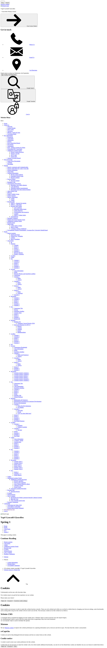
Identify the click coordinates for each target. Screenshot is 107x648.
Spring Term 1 (18, 464)
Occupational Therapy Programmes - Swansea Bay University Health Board (27, 230)
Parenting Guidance (12, 218)
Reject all (3, 601)
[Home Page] (5, 6)
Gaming (16, 213)
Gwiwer (13, 269)
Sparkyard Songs (15, 234)
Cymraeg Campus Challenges (18, 228)
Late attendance (15, 186)
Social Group (17, 487)
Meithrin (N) (17, 322)
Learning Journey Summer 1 (21, 379)
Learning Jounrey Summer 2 (21, 380)
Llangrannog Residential (20, 347)
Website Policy (11, 564)
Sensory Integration (12, 197)
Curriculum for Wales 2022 (14, 505)
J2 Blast (13, 237)
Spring (19, 331)
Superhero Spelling (19, 311)
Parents (6, 165)
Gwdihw (13, 255)
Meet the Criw (14, 499)
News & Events (8, 159)
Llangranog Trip (18, 308)
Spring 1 (16, 246)
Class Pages (10, 240)
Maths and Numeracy (23, 355)
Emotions (19, 425)
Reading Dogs (11, 222)
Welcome (9, 126)
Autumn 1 (16, 260)
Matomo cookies (9, 627)
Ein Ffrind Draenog (19, 421)
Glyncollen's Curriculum (13, 506)
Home (5, 123)
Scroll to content (5, 4)
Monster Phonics (18, 252)
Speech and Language (20, 482)
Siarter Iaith (10, 224)
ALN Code (14, 155)
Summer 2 (16, 251)
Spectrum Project (15, 491)
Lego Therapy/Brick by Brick (22, 484)
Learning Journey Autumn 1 (21, 373)
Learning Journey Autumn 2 (21, 374)
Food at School (11, 179)
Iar (11, 242)
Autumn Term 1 (18, 461)
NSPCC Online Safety (20, 215)
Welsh (15, 272)
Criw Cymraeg (11, 496)
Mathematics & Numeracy (21, 400)
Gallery (9, 476)
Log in (6, 511)
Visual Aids (14, 156)
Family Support (11, 195)
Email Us (31, 57)
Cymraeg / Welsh (18, 440)
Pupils (5, 231)
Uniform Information (12, 173)
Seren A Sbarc (14, 227)
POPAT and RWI (18, 481)
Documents (10, 144)
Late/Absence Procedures (14, 183)
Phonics (19, 326)
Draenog (13, 243)
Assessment (10, 146)
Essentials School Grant (17, 176)
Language (20, 293)
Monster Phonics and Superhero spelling (24, 273)
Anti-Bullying (14, 216)
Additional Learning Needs (14, 150)
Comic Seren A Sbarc (16, 225)
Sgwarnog (13, 296)
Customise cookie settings (20, 601)
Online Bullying (18, 210)
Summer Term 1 (18, 467)
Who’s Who (10, 129)
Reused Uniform (15, 177)
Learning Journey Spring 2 (21, 377)
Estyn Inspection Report (13, 143)
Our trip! (19, 430)
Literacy (19, 279)
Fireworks (20, 410)
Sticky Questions (15, 239)
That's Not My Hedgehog (24, 406)
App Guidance (18, 207)
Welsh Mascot (17, 475)
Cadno (12, 257)
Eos (12, 258)
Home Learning (11, 233)
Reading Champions (12, 502)
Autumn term (17, 442)
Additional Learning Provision (19, 479)
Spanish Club (17, 395)
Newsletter (10, 164)
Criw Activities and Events (18, 500)
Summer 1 (16, 249)
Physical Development (20, 403)
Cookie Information (12, 562)
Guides (12, 198)
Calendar (9, 162)
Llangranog (17, 275)
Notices (16, 310)
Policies (9, 141)
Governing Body (11, 134)
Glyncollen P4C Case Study (14, 149)
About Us (6, 125)
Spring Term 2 (18, 466)
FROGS (9, 192)
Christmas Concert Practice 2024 (26, 323)
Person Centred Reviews (17, 152)
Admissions (10, 140)
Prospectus (10, 137)
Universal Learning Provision (18, 488)
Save (15, 646)
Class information (18, 439)
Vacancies (10, 131)
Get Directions (33, 70)
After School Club (12, 191)
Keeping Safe (11, 201)
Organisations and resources (21, 212)
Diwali (19, 412)
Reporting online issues (20, 209)
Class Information (18, 270)
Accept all (10, 601)
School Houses (11, 494)
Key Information (8, 135)
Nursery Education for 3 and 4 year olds (18, 168)
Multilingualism (21, 332)
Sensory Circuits (15, 153)
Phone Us (32, 44)
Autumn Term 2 (18, 463)
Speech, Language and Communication (17, 167)
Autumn (16, 245)
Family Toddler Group (13, 194)
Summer (19, 329)
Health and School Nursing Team (16, 219)
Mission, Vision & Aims (13, 132)
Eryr (12, 307)
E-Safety (9, 493)
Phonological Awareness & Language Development (27, 401)
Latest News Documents (13, 161)
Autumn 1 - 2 (17, 473)
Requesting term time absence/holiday (21, 189)
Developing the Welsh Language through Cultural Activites (26, 497)
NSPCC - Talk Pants (16, 204)
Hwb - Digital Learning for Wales (16, 147)
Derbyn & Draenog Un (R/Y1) (22, 325)
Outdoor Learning (22, 427)
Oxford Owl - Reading (17, 236)
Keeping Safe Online (16, 206)
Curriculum (10, 138)
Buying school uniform (17, 174)
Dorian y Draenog (19, 254)
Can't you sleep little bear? (24, 413)
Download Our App (9, 509)
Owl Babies (20, 407)
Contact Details (11, 128)
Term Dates (10, 171)
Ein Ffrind (16, 436)
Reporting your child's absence (19, 185)
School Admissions (12, 170)
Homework (17, 319)
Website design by (12, 570)
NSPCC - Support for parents (18, 203)
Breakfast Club (11, 182)
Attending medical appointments (19, 188)
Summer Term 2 (18, 469)
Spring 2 (16, 248)
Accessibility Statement (13, 565)
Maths (19, 278)
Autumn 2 (16, 261)
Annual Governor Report (14, 158)
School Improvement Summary (15, 508)
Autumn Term (17, 313)
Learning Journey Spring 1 (21, 376)
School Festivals (18, 397)
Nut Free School (15, 180)
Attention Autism (18, 485)
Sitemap (6, 557)
